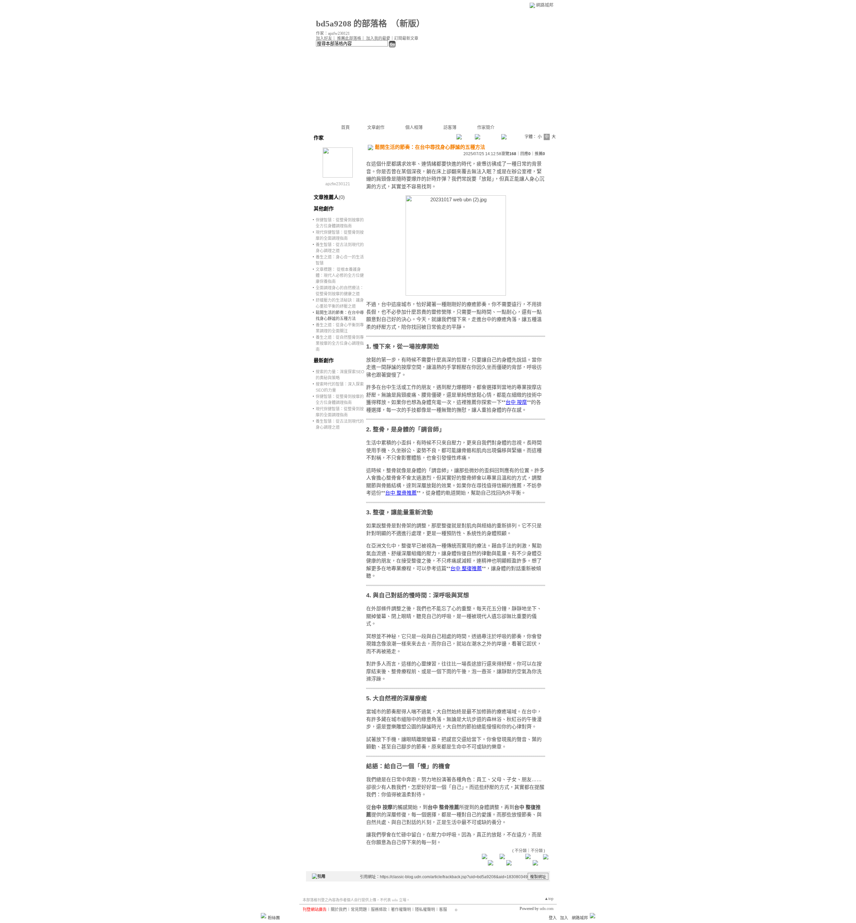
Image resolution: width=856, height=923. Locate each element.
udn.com (546, 908)
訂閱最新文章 (406, 38)
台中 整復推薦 (466, 568)
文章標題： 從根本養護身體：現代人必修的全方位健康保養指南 (340, 275)
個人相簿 (414, 127)
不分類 (521, 850)
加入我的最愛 (378, 38)
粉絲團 (274, 918)
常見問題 (359, 909)
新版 (408, 23)
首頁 (345, 127)
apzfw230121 (337, 184)
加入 (564, 918)
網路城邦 (544, 4)
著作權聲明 (401, 909)
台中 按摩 (516, 402)
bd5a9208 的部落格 (351, 23)
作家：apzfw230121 (333, 33)
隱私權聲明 (425, 909)
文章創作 (376, 127)
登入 (553, 918)
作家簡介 (486, 127)
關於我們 (339, 909)
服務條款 (379, 909)
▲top (548, 898)
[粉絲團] (263, 915)
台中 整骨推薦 (401, 493)
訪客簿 (449, 127)
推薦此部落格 (349, 38)
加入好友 (324, 38)
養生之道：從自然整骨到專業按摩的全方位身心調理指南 (340, 343)
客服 (443, 909)
